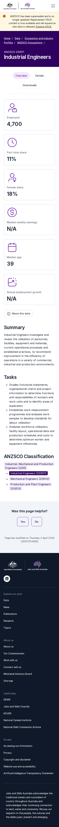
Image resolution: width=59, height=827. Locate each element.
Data (17, 38)
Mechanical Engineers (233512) (29, 478)
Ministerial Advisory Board (18, 673)
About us (9, 646)
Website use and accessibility (20, 766)
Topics (7, 627)
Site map (8, 680)
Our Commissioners (14, 653)
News (7, 607)
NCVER (7, 713)
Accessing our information (18, 745)
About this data (21, 313)
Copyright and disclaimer (17, 759)
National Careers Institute (17, 720)
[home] (19, 6)
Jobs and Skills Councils (17, 706)
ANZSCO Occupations (29, 42)
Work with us (11, 660)
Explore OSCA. (44, 26)
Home (7, 38)
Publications (10, 613)
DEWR (7, 699)
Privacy (8, 752)
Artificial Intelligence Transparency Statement (28, 773)
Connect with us (12, 667)
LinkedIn (7, 578)
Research (9, 620)
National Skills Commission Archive (22, 727)
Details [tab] (39, 75)
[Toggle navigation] (53, 6)
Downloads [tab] (30, 85)
